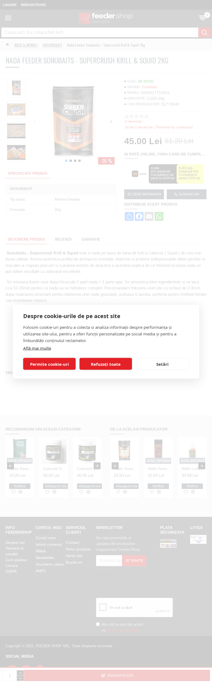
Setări (162, 364)
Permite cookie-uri (49, 364)
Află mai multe (37, 348)
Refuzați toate (106, 364)
